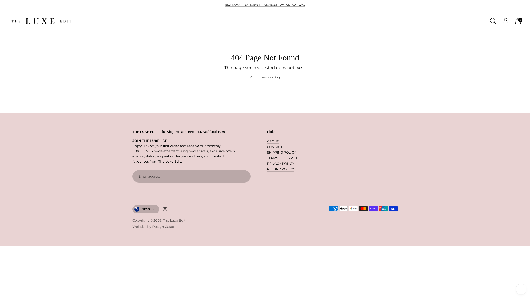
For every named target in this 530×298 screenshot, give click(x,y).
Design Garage (164, 227)
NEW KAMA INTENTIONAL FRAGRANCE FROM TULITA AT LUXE (265, 4)
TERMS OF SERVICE (282, 158)
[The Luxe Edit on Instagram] (165, 210)
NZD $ (146, 209)
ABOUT (273, 141)
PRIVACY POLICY (280, 164)
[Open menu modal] (83, 21)
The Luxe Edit (174, 220)
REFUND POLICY (280, 169)
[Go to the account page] (505, 21)
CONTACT (274, 147)
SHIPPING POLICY (281, 152)
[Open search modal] (493, 21)
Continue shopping (265, 77)
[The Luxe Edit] (41, 21)
